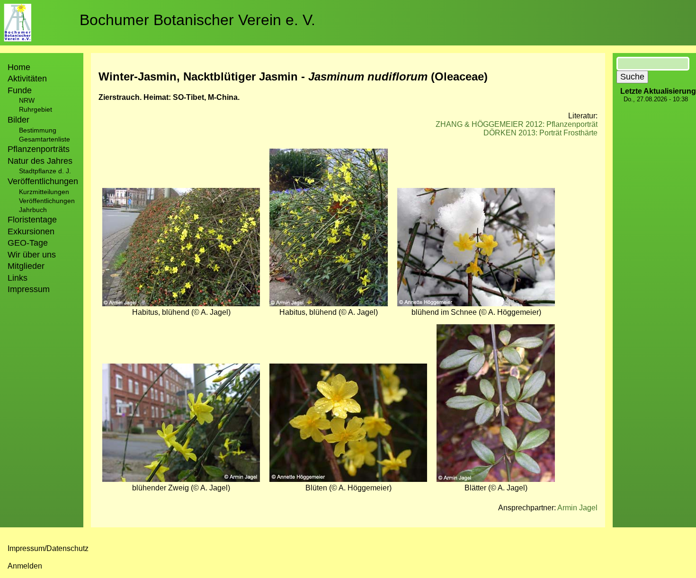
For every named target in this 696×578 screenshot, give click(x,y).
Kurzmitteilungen (44, 192)
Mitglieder (26, 266)
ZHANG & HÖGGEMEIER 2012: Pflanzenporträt (517, 124)
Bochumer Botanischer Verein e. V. (197, 19)
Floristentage (32, 219)
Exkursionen (31, 231)
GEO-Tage (28, 243)
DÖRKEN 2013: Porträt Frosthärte (540, 133)
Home (19, 67)
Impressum (29, 289)
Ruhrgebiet (35, 109)
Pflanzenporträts (39, 149)
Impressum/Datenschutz (48, 548)
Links (17, 278)
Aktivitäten (27, 78)
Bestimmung (37, 130)
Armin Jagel (577, 508)
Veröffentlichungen (47, 201)
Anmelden (25, 566)
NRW (27, 100)
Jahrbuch (33, 209)
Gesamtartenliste (44, 139)
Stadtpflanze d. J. (45, 171)
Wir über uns (32, 254)
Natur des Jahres (40, 161)
